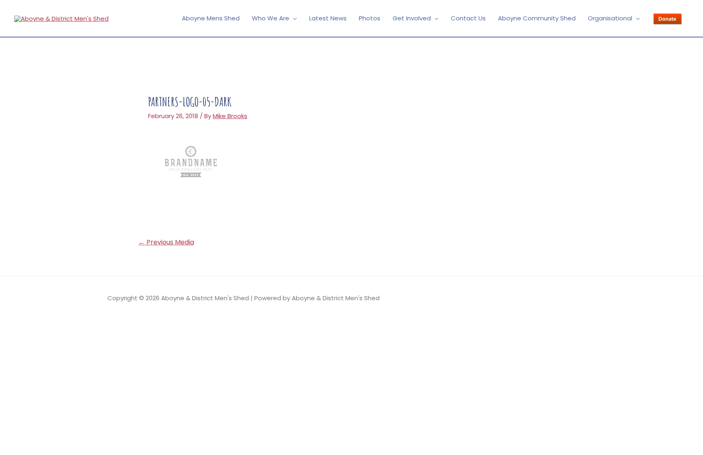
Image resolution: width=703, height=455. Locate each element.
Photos (369, 18)
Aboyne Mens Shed (211, 18)
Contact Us (468, 18)
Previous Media (166, 242)
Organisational (610, 18)
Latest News (328, 18)
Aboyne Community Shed (537, 18)
